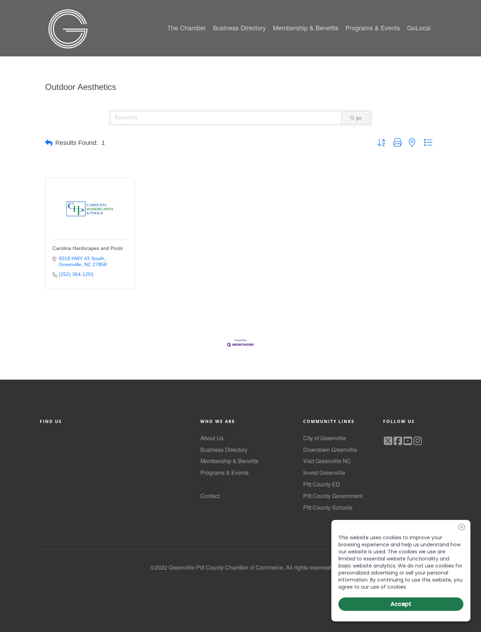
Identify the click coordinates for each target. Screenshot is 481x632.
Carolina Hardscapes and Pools (87, 248)
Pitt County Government (333, 496)
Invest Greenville (324, 472)
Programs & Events (224, 472)
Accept (401, 604)
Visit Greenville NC (327, 461)
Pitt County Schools (327, 507)
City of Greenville (324, 438)
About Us (212, 438)
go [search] (359, 118)
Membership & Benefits (229, 461)
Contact (210, 496)
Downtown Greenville (330, 450)
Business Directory (224, 450)
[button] (48, 143)
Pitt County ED (321, 484)
